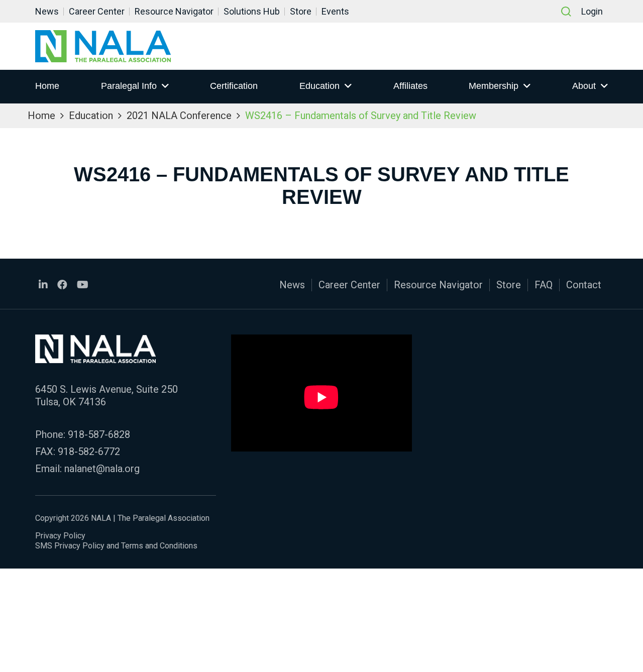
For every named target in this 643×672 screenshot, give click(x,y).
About (584, 86)
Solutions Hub (252, 11)
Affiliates (410, 86)
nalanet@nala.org (102, 469)
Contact (583, 285)
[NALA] (103, 46)
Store (300, 11)
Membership (493, 86)
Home (47, 86)
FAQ (543, 285)
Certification (234, 86)
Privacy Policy (60, 535)
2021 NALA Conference (179, 115)
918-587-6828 (99, 434)
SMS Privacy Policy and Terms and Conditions (116, 545)
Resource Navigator (174, 11)
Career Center (97, 11)
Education (319, 86)
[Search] (566, 12)
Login (592, 11)
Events (335, 11)
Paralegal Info (129, 86)
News (47, 11)
